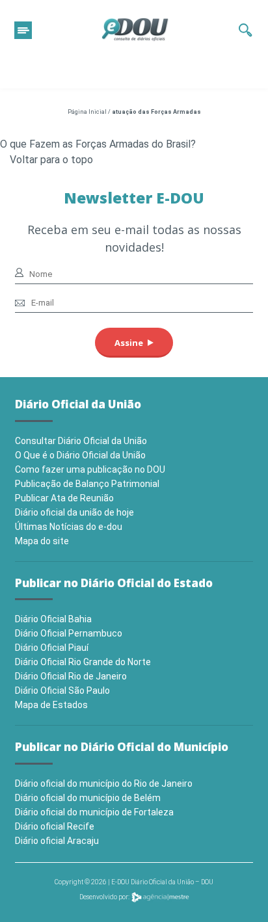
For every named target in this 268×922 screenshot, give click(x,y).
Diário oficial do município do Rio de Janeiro (104, 783)
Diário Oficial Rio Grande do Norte (83, 662)
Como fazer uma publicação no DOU (90, 469)
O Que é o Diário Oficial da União (80, 455)
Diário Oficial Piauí (51, 647)
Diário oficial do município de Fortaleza (94, 812)
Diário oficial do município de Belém (88, 798)
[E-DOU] (135, 30)
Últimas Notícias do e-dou (68, 526)
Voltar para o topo (51, 159)
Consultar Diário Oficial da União (81, 441)
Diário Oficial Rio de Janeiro (71, 676)
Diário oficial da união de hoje (74, 512)
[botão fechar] (23, 30)
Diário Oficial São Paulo (62, 690)
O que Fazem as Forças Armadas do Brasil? (98, 144)
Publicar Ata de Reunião (64, 498)
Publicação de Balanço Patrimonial (87, 484)
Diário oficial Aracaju (57, 841)
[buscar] (245, 30)
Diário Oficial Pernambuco (68, 633)
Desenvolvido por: (105, 897)
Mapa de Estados (51, 705)
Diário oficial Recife (54, 826)
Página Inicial (87, 112)
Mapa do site (42, 541)
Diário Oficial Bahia (53, 619)
